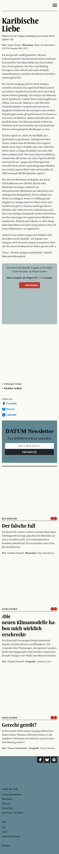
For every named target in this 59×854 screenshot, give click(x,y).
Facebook (11, 403)
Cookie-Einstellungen (11, 794)
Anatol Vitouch (14, 45)
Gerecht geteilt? (19, 725)
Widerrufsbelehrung (11, 836)
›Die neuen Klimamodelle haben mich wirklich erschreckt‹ (29, 625)
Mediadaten (7, 799)
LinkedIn (11, 414)
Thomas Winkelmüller (17, 748)
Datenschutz (7, 808)
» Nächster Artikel (11, 388)
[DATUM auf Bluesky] (47, 760)
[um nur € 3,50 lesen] (54, 518)
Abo (4, 827)
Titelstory (9, 609)
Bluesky (10, 409)
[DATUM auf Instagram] (54, 760)
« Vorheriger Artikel (12, 384)
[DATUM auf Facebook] (40, 760)
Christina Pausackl (15, 553)
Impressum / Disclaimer (12, 813)
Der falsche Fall (18, 525)
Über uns (6, 803)
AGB (4, 832)
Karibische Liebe (20, 24)
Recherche (9, 519)
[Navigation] (54, 6)
